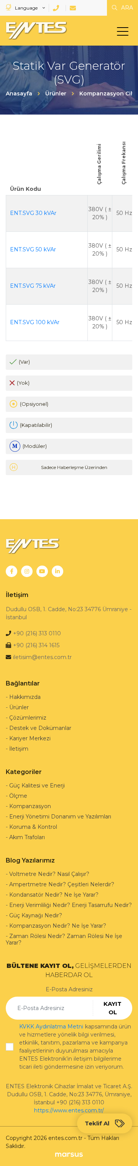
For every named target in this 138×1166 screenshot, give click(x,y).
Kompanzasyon (30, 806)
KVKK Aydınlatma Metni (51, 1026)
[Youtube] (42, 571)
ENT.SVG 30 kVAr (33, 213)
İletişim (18, 748)
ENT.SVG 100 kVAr (34, 322)
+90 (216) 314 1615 (36, 645)
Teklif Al (97, 1123)
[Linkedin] (57, 571)
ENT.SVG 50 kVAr (33, 249)
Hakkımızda (25, 697)
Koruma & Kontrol (33, 826)
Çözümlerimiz (27, 717)
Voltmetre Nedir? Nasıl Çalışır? (49, 874)
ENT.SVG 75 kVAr (33, 285)
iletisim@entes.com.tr (42, 657)
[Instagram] (27, 571)
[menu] (124, 33)
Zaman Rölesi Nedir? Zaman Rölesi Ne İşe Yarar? (64, 939)
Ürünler (19, 707)
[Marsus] (68, 1154)
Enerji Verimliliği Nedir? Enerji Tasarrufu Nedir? (70, 905)
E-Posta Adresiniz (69, 989)
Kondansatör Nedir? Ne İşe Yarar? (54, 894)
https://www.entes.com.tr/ (69, 1110)
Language (26, 8)
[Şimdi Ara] (57, 8)
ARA (126, 7)
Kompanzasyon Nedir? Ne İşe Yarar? (57, 925)
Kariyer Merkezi (30, 738)
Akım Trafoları (27, 837)
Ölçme (18, 795)
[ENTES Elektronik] (34, 31)
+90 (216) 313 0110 (37, 633)
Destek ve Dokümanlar (40, 728)
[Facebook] (11, 571)
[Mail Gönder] (74, 8)
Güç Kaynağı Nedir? (35, 915)
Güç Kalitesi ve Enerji (37, 785)
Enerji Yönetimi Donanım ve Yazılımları (60, 816)
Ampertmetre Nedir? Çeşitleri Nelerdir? (61, 884)
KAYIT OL (113, 1008)
